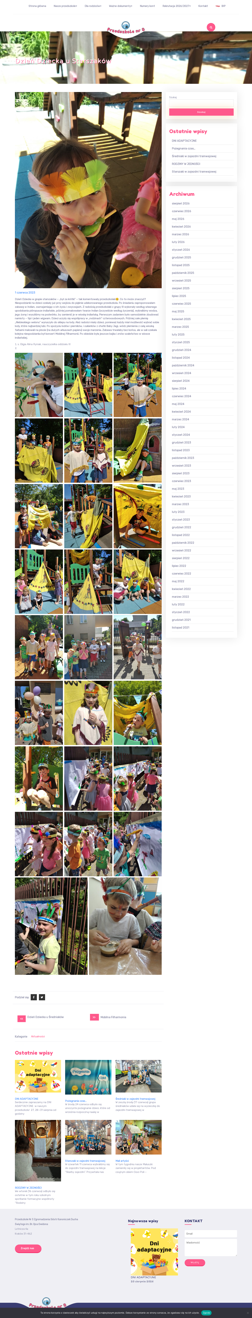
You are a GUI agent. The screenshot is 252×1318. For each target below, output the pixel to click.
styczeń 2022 (181, 612)
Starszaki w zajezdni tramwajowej (85, 1160)
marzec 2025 (180, 326)
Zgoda (206, 1312)
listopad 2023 (181, 450)
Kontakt (203, 6)
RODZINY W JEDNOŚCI (28, 1187)
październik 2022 (183, 542)
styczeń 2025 (181, 342)
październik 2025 (183, 272)
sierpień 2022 (181, 558)
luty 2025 (178, 334)
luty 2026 (178, 242)
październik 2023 (183, 458)
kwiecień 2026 (181, 226)
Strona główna (37, 6)
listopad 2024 (181, 357)
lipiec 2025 (179, 296)
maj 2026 (178, 219)
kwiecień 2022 (181, 589)
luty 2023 (178, 512)
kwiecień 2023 (181, 496)
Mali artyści (122, 1160)
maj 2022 (178, 581)
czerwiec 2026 (181, 211)
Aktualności (38, 1036)
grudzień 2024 (181, 350)
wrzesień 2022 (181, 550)
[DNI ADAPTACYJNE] (154, 1252)
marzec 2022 (180, 596)
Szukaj (204, 36)
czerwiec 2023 (181, 481)
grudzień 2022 (181, 527)
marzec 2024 (180, 419)
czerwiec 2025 (181, 303)
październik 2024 (183, 365)
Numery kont (147, 6)
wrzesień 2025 (181, 280)
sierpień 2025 (180, 288)
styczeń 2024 (181, 434)
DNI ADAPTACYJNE (26, 1098)
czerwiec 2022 (181, 573)
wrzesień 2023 (181, 465)
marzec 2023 (180, 504)
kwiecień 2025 (181, 319)
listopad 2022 (181, 535)
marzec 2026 (180, 234)
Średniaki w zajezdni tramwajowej (135, 1098)
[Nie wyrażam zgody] (247, 1313)
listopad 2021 (180, 627)
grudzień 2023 (181, 442)
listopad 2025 (181, 265)
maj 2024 (178, 404)
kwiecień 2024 (181, 411)
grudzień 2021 (181, 619)
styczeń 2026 (181, 249)
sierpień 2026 (181, 203)
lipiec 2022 (179, 566)
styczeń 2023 (181, 519)
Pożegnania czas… (76, 1100)
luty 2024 (178, 427)
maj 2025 (178, 311)
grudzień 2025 (181, 257)
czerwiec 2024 (181, 396)
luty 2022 (178, 604)
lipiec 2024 (179, 388)
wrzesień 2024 (181, 373)
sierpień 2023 (180, 473)
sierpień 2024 (181, 380)
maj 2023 (178, 488)
